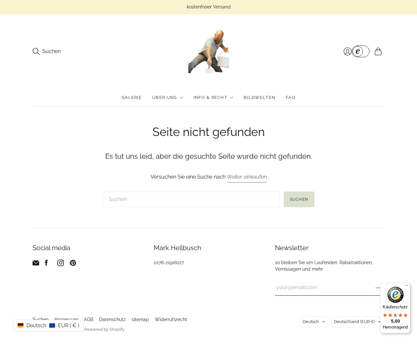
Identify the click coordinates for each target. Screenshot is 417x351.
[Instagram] (60, 264)
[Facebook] (46, 264)
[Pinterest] (73, 264)
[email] (36, 264)
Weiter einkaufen (247, 177)
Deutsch (311, 321)
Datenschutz (112, 319)
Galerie (132, 97)
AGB (88, 319)
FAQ (290, 97)
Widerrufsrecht (171, 319)
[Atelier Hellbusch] (208, 51)
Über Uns (164, 97)
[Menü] (406, 287)
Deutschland (354, 321)
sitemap (140, 319)
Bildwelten (259, 97)
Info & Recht (211, 97)
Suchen (299, 199)
